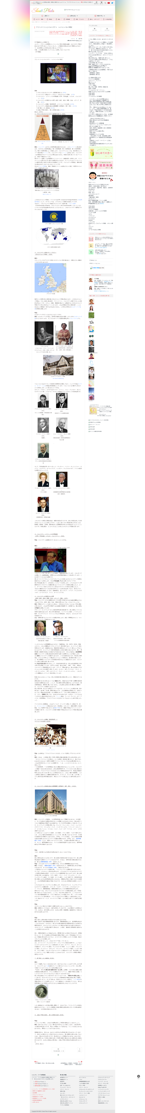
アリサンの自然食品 (64, 1105)
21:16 (52, 108)
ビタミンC (91, 191)
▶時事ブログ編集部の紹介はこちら (101, 291)
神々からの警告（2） (95, 126)
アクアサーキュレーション (104, 1095)
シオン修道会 (77, 979)
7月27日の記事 (44, 22)
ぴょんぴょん (92, 217)
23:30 (62, 110)
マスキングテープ (83, 1101)
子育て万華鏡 (102, 415)
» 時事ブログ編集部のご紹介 (38, 1091)
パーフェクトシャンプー (103, 1089)
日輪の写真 (92, 83)
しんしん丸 (92, 221)
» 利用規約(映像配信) (37, 1100)
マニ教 (47, 966)
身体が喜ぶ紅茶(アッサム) (66, 1101)
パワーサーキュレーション (104, 1093)
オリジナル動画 (60, 34)
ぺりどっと (92, 215)
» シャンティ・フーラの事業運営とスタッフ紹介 (43, 1089)
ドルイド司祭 (42, 166)
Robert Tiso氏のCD (102, 1087)
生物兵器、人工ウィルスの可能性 (98, 211)
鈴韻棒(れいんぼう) (102, 1085)
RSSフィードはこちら (95, 263)
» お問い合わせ (35, 1102)
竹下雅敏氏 (79, 35)
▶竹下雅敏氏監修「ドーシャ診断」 (98, 200)
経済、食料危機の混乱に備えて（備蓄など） (101, 202)
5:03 (42, 98)
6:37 (42, 102)
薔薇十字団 (57, 707)
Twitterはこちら (93, 260)
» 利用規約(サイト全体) (37, 1096)
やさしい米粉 (82, 1085)
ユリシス (91, 226)
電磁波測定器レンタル (103, 1103)
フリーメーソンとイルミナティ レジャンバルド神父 (59, 22)
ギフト (99, 1099)
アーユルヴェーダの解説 (95, 96)
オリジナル (53, 34)
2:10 (73, 94)
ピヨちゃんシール (83, 1099)
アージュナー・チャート (65, 1087)
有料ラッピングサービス (103, 1101)
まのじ (90, 214)
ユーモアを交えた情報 (95, 229)
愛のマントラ (92, 82)
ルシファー (73, 147)
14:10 (74, 106)
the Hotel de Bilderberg (58, 378)
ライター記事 (92, 212)
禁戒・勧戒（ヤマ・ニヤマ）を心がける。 (100, 64)
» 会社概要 (34, 1092)
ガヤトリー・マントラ (95, 80)
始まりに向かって (47, 194)
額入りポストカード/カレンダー (67, 1095)
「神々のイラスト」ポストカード (67, 1097)
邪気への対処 (92, 88)
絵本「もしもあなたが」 (65, 1085)
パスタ (80, 1079)
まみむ (90, 228)
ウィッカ (58, 696)
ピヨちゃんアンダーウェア (104, 1077)
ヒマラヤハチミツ (64, 1099)
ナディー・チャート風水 (84, 1093)
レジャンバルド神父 (70, 31)
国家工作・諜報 (68, 34)
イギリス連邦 (72, 203)
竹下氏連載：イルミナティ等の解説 (61, 32)
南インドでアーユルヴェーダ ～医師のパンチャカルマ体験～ (105, 412)
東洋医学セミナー (108, 281)
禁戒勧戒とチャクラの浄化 (96, 134)
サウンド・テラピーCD (103, 1083)
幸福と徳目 (92, 132)
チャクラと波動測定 (94, 79)
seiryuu (91, 220)
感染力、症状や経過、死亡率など (98, 186)
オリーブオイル (82, 1077)
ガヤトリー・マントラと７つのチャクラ (100, 124)
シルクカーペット (83, 1095)
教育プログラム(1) (96, 131)
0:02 (64, 92)
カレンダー (62, 1093)
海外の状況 (92, 207)
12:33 (71, 104)
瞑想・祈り (92, 192)
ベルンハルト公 (74, 318)
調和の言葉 (62, 1091)
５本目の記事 (52, 31)
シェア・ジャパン (51, 749)
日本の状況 (92, 206)
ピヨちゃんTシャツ (83, 1103)
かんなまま (92, 218)
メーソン (64, 152)
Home (33, 22)
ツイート (73, 38)
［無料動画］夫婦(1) (94, 73)
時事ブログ (37, 22)
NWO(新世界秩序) (60, 31)
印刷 (81, 38)
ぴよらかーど (82, 1097)
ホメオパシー (92, 198)
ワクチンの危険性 (93, 209)
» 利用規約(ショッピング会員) (39, 1098)
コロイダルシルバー (94, 194)
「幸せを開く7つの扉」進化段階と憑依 (100, 135)
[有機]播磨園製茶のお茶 (84, 1081)
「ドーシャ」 (97, 90)
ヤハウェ (45, 152)
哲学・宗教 (77, 31)
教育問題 (75, 34)
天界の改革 (92, 93)
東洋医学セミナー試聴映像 (96, 123)
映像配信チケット (64, 1079)
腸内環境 (91, 195)
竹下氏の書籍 (63, 1083)
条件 (100, 253)
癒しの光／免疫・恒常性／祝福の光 (98, 87)
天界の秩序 (92, 94)
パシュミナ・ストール (103, 1081)
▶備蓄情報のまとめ (94, 203)
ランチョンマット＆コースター (86, 1091)
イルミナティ (41, 147)
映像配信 (96, 282)
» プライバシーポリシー (37, 1094)
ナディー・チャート (64, 1089)
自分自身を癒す (93, 129)
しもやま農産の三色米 (84, 1083)
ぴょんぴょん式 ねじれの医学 (105, 407)
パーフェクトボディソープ (104, 1091)
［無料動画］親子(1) (94, 74)
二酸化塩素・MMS (94, 197)
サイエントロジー (42, 706)
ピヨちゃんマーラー (102, 1079)
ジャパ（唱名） (93, 85)
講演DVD (62, 1081)
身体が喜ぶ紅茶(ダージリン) (66, 1103)
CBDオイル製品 (101, 1097)
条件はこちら (79, 40)
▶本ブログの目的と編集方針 (101, 247)
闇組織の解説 (74, 32)
